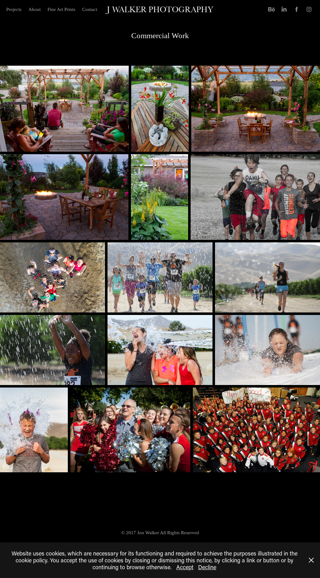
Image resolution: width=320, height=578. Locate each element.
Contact (89, 9)
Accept (184, 567)
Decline (207, 567)
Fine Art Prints (61, 9)
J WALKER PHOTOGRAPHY (160, 9)
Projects (14, 9)
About (34, 9)
